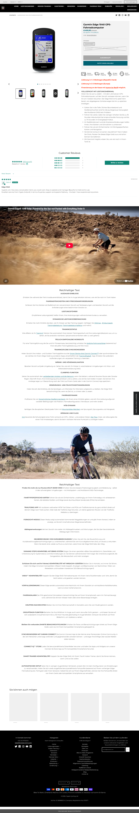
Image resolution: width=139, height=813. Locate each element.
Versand (85, 755)
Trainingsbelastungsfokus (72, 325)
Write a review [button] (117, 163)
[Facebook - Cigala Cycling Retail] (119, 15)
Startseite (12, 15)
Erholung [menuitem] (120, 6)
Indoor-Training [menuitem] (44, 6)
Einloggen (107, 2)
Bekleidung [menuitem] (132, 6)
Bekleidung (53, 763)
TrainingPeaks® (85, 356)
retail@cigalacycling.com (23, 743)
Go (128, 749)
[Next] (78, 84)
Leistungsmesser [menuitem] (27, 6)
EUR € (19, 2)
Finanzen (85, 750)
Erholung (53, 761)
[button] (58, 158)
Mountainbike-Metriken (71, 409)
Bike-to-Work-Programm (85, 753)
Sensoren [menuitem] (71, 6)
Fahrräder (53, 755)
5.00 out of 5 (27, 162)
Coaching (85, 765)
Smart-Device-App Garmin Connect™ (84, 353)
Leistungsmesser (53, 746)
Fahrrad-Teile (53, 757)
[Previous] (9, 84)
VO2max (97, 323)
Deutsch (12, 2)
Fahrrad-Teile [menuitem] (95, 6)
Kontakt (85, 744)
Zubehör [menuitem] (108, 6)
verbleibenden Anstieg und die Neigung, (58, 376)
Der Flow (94, 417)
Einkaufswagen (131, 2)
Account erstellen (117, 2)
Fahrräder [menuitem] (81, 6)
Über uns (85, 748)
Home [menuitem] (16, 6)
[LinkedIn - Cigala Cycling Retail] (129, 15)
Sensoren (54, 753)
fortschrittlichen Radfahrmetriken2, (52, 399)
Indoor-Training (53, 748)
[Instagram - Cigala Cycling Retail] (122, 15)
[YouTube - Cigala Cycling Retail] (125, 15)
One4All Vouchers (85, 757)
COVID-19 (85, 774)
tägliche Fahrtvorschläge (96, 343)
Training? (39, 333)
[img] (6, 179)
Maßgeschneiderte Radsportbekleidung (85, 770)
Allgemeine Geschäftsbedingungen (85, 763)
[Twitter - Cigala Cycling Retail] (116, 15)
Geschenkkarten (84, 759)
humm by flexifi (112, 88)
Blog (84, 772)
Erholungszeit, (107, 323)
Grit (23, 417)
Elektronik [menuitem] (59, 6)
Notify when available (105, 63)
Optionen (86, 40)
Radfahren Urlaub (85, 767)
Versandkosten (92, 35)
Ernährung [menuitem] (132, 10)
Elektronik (53, 750)
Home (54, 744)
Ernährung (53, 765)
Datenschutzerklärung (84, 761)
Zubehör (53, 759)
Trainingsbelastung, (55, 325)
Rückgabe (85, 746)
